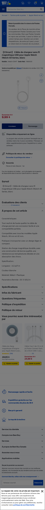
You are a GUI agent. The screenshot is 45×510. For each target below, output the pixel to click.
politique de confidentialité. (24, 505)
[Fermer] (42, 491)
